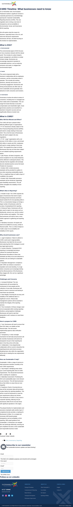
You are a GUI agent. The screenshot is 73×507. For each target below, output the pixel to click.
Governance (12, 440)
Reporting (19, 440)
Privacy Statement (22, 505)
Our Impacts (43, 492)
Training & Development (30, 495)
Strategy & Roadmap (29, 487)
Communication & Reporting (31, 490)
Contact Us (59, 490)
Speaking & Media (45, 495)
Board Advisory (28, 492)
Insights (58, 487)
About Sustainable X (45, 487)
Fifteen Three (68, 505)
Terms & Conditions (35, 505)
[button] (2, 435)
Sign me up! (5, 471)
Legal (41, 505)
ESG (7, 440)
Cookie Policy (28, 505)
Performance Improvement (30, 498)
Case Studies (43, 490)
